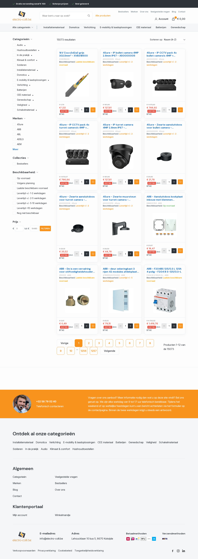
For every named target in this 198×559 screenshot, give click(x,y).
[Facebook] (172, 551)
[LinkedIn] (183, 551)
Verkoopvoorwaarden (24, 550)
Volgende (109, 350)
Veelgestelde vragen (160, 12)
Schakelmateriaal (168, 442)
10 (70, 350)
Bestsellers (123, 12)
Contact (181, 12)
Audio (44, 449)
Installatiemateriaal (54, 27)
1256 (83, 350)
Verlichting (89, 27)
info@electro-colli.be (51, 538)
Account (163, 18)
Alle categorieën (21, 27)
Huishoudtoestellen (83, 449)
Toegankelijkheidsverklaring (89, 550)
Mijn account (20, 515)
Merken (134, 12)
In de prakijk (31, 449)
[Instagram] (178, 551)
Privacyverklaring (47, 550)
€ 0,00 (181, 18)
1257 (94, 350)
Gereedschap (178, 27)
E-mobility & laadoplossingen (116, 27)
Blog (174, 12)
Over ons (144, 12)
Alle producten (102, 15)
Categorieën (19, 476)
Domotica (74, 27)
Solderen (18, 449)
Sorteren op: (156, 39)
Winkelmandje (62, 515)
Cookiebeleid (65, 550)
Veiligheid (151, 442)
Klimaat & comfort (60, 449)
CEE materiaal (143, 27)
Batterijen (161, 27)
